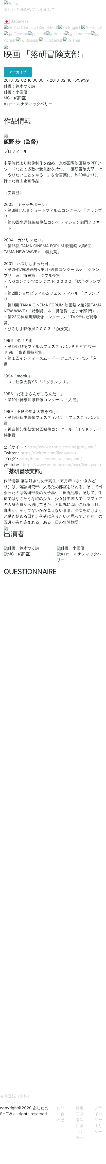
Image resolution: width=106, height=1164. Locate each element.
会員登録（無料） (16, 1095)
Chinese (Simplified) (39, 27)
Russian (31, 40)
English (74, 27)
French (95, 27)
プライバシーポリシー (98, 1119)
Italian (59, 33)
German (20, 33)
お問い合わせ (61, 1113)
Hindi (40, 33)
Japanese (19, 21)
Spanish (55, 40)
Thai (75, 40)
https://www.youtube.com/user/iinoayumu (62, 464)
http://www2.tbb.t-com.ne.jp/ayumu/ (61, 446)
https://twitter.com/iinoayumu (48, 452)
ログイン (8, 1101)
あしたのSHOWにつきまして (29, 9)
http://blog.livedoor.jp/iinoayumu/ (50, 458)
